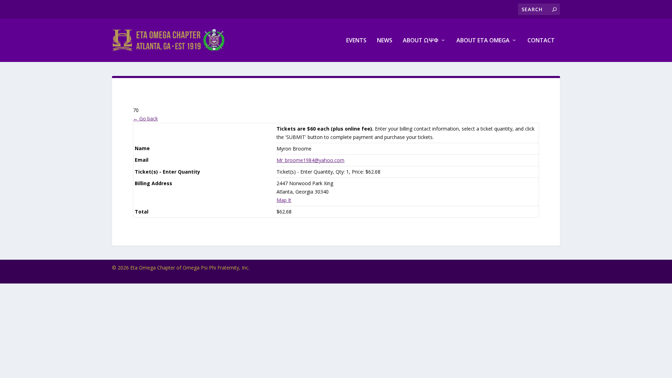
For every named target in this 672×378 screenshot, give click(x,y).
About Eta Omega (483, 40)
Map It (283, 200)
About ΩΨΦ (421, 40)
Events (356, 40)
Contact (541, 40)
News (384, 40)
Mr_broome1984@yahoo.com (310, 160)
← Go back (145, 118)
